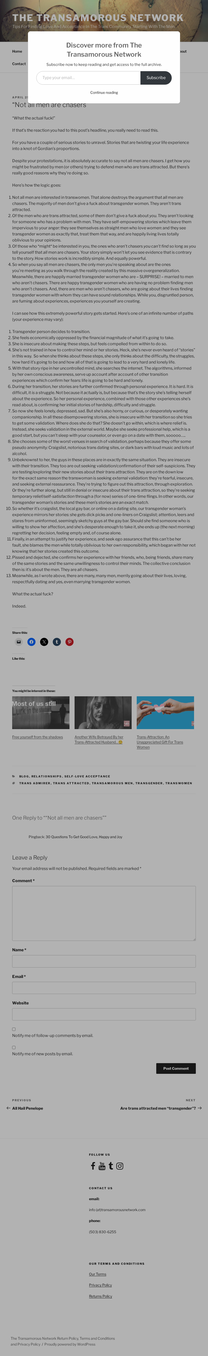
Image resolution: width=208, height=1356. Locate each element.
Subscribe (156, 77)
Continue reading (104, 92)
